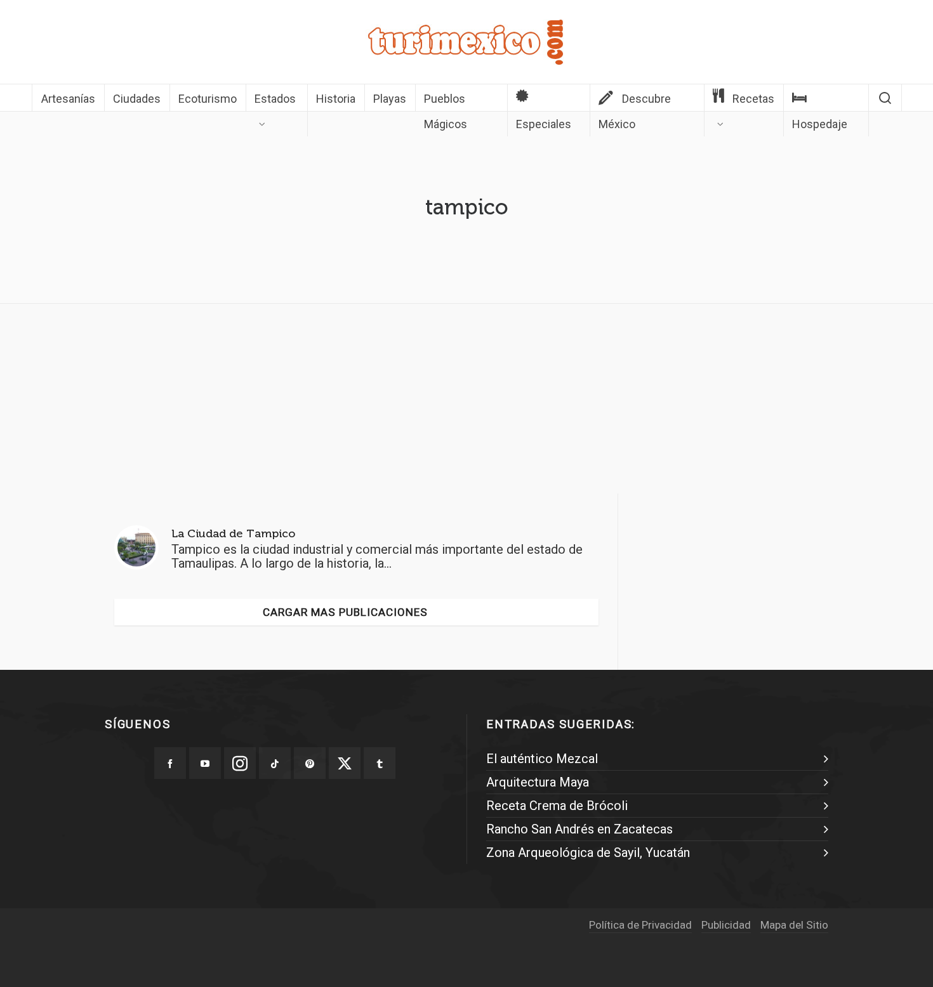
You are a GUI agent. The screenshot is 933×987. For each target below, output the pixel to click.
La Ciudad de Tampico (233, 533)
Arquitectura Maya (537, 782)
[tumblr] (379, 763)
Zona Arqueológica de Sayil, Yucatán (588, 852)
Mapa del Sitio (794, 924)
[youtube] (205, 763)
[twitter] (345, 763)
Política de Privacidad (640, 924)
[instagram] (240, 763)
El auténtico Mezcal (542, 758)
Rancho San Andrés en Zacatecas (579, 829)
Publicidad (726, 924)
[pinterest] (310, 763)
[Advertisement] (466, 402)
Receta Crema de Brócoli (557, 805)
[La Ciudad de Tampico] (136, 547)
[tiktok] (275, 763)
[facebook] (170, 763)
